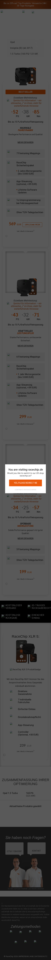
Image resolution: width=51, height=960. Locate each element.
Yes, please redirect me (25, 483)
